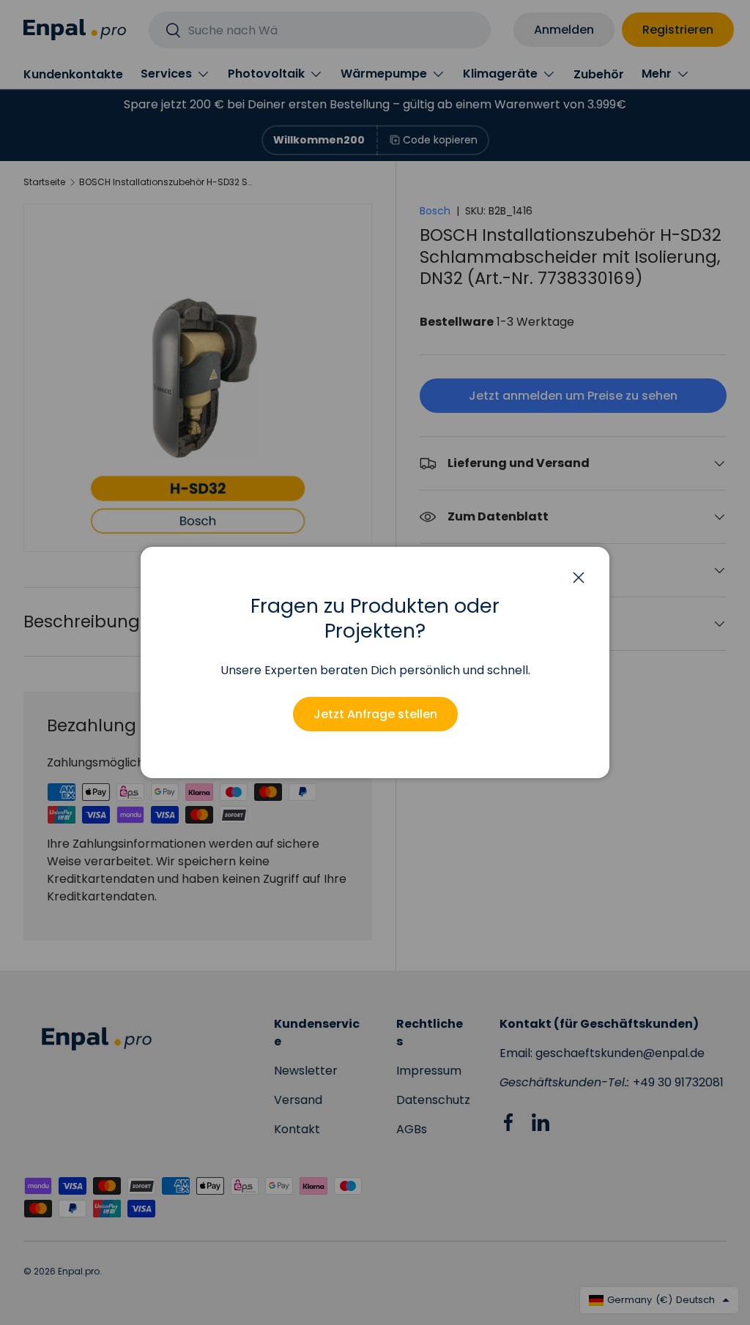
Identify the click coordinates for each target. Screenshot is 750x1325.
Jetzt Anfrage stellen (375, 714)
